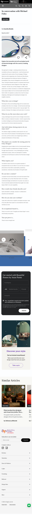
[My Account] (22, 5)
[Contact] (19, 5)
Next (28, 240)
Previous (4, 240)
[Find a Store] (26, 5)
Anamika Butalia (8, 29)
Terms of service (12, 504)
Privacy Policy (4, 504)
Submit (24, 310)
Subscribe (25, 440)
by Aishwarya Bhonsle (10, 421)
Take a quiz (16, 365)
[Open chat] (29, 505)
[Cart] (29, 5)
